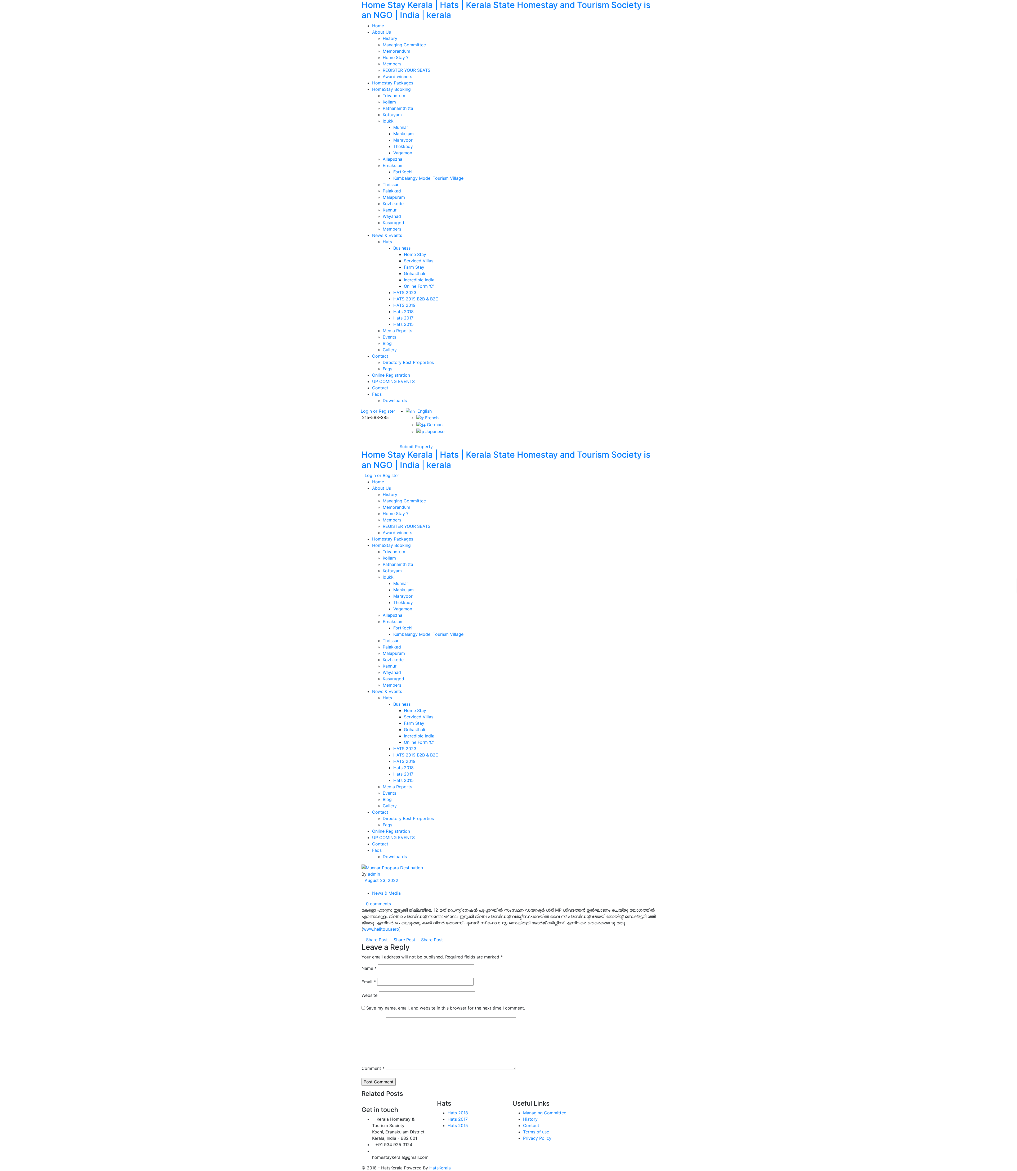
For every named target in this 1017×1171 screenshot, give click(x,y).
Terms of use (536, 1131)
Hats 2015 (458, 1125)
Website (369, 995)
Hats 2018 (458, 1112)
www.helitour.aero (381, 929)
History (530, 1119)
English (423, 411)
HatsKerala (440, 1167)
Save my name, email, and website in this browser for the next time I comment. (445, 1008)
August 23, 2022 (381, 880)
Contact (531, 1125)
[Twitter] (401, 441)
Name (369, 968)
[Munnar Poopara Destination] (393, 867)
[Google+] (405, 441)
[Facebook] (396, 441)
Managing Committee (544, 1112)
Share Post (377, 939)
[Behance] (522, 1147)
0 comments (378, 903)
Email (369, 981)
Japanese (434, 431)
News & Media (386, 893)
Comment (373, 1068)
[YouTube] (409, 441)
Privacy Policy (537, 1138)
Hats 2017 (458, 1119)
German (434, 424)
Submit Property (415, 446)
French (431, 417)
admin (374, 874)
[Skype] (531, 1147)
